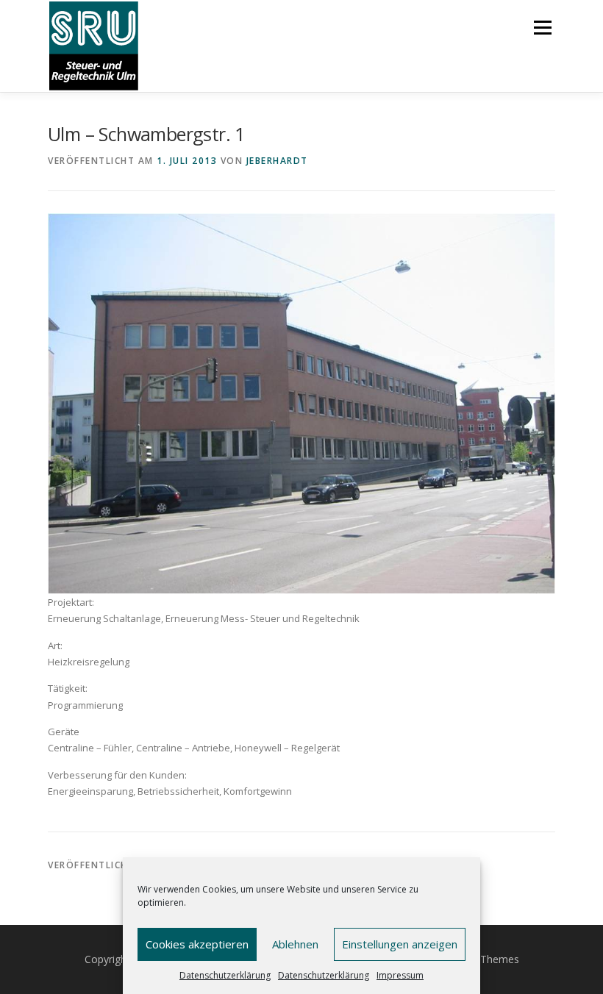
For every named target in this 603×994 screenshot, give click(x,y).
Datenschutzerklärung (225, 975)
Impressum (400, 975)
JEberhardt (277, 160)
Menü (542, 27)
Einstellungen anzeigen (399, 944)
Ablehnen (295, 944)
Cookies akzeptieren (197, 944)
